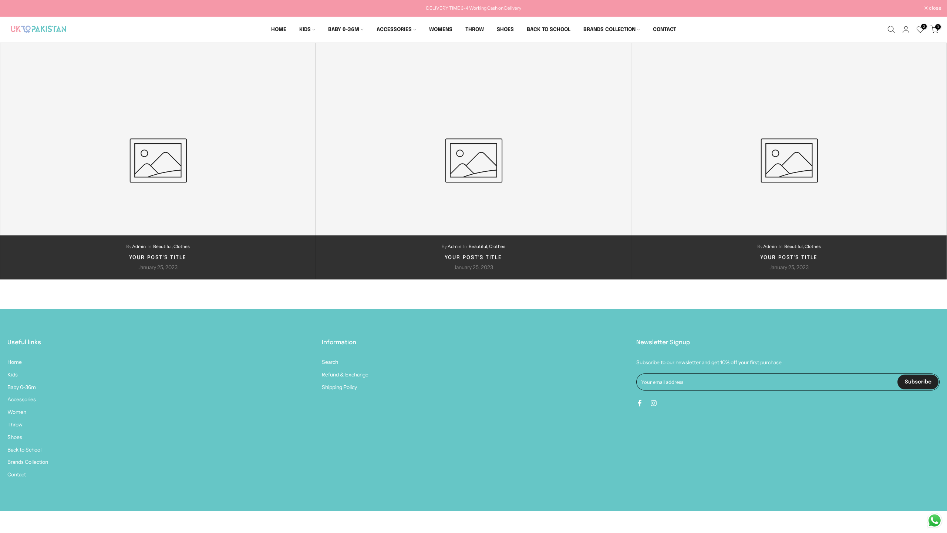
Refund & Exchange (345, 374)
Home (14, 362)
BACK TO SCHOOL (548, 29)
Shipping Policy (339, 387)
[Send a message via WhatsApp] (934, 520)
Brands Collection (27, 462)
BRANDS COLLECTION (609, 29)
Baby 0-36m (21, 387)
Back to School (24, 449)
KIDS (305, 29)
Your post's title (157, 257)
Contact (16, 474)
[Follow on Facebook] (639, 403)
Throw (15, 424)
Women (16, 412)
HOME (278, 29)
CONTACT (664, 29)
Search (330, 362)
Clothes (181, 246)
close (16, 8)
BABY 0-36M (343, 29)
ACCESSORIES (394, 29)
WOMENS (440, 29)
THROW (474, 29)
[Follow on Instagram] (653, 403)
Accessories (21, 399)
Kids (12, 374)
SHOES (505, 29)
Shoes (14, 437)
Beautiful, (163, 246)
